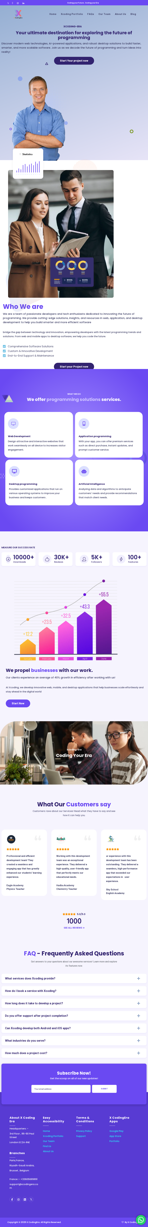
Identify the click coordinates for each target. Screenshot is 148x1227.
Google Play (116, 1131)
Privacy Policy (84, 1131)
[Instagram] (18, 3)
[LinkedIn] (23, 3)
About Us (48, 1151)
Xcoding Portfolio (53, 1136)
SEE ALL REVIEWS (73, 927)
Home (46, 1131)
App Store (115, 1136)
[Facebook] (12, 3)
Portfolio (114, 1141)
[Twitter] (8, 3)
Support (81, 1136)
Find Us (47, 1146)
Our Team (48, 1141)
